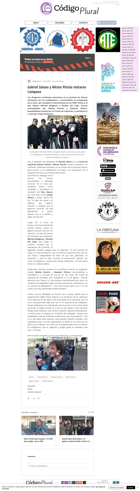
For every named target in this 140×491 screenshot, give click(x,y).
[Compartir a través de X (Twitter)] (34, 398)
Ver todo (91, 412)
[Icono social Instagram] (66, 482)
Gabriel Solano (34, 381)
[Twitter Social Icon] (70, 482)
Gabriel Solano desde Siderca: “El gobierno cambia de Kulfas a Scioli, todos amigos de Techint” (76, 440)
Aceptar (130, 488)
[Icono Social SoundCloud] (80, 482)
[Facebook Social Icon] (62, 482)
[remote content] (72, 210)
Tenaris (31, 377)
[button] (59, 22)
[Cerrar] (137, 487)
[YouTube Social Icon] (77, 482)
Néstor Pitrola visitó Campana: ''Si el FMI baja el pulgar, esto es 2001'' (38, 440)
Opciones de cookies (117, 488)
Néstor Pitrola (70, 377)
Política (30, 389)
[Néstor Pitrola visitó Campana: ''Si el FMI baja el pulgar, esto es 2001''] (38, 425)
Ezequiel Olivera (56, 377)
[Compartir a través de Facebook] (29, 398)
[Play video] (58, 354)
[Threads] (73, 482)
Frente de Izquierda (34, 392)
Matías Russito (47, 381)
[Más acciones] (86, 81)
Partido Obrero (42, 377)
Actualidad (31, 386)
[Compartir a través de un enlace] (39, 398)
